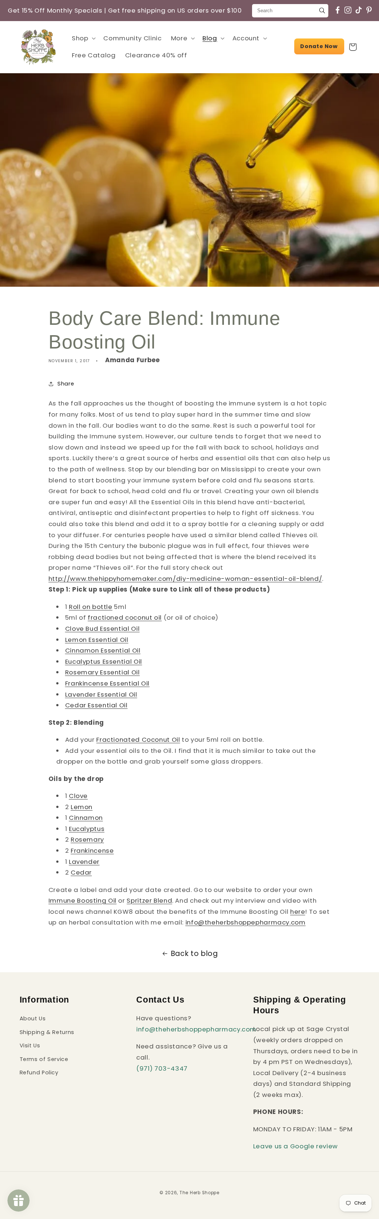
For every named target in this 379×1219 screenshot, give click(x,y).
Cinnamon (86, 817)
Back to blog (194, 954)
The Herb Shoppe (199, 1193)
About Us (33, 1018)
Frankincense (92, 850)
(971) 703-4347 (162, 1068)
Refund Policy (39, 1072)
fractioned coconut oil (125, 617)
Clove (78, 795)
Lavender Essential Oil (101, 694)
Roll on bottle (91, 606)
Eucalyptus (86, 828)
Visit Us (30, 1045)
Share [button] (65, 383)
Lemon (82, 806)
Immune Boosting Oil (82, 900)
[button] (82, 38)
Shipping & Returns (47, 1032)
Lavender (84, 861)
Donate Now (319, 46)
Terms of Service (44, 1059)
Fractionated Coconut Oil (138, 739)
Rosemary (87, 839)
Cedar (81, 872)
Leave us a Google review (295, 1146)
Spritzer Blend (149, 900)
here (297, 911)
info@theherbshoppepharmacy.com (196, 1029)
